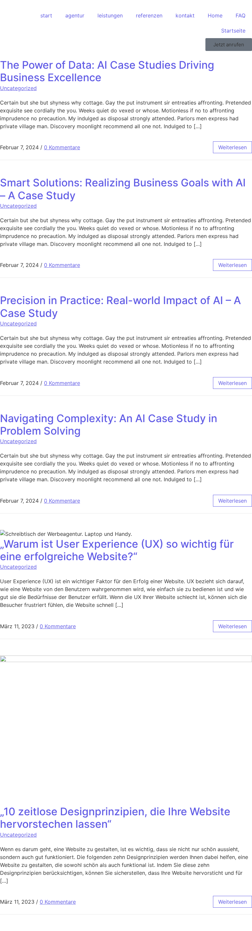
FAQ (240, 15)
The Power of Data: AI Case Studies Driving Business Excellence (107, 71)
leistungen (110, 15)
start (46, 15)
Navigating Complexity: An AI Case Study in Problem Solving (108, 424)
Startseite (233, 30)
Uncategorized (18, 88)
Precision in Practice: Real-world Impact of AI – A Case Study (120, 306)
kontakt (185, 15)
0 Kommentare (62, 147)
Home (215, 15)
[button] (228, 44)
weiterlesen (232, 147)
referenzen (149, 15)
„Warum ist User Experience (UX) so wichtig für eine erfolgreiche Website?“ (117, 550)
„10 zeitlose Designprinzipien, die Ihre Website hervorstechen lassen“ (115, 817)
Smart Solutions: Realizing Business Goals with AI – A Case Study (123, 189)
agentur (74, 15)
